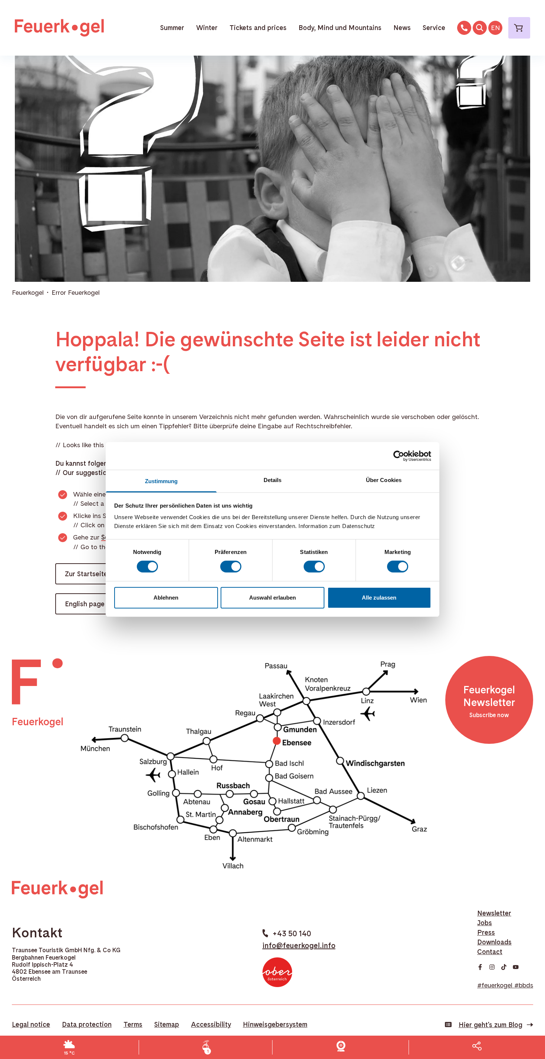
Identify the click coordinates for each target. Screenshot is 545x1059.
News (402, 28)
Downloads (494, 942)
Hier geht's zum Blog (490, 1025)
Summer (172, 28)
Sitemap (166, 1024)
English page (85, 604)
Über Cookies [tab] (384, 480)
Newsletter (494, 913)
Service (434, 28)
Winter (207, 28)
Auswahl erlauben (272, 597)
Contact (489, 952)
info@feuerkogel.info (299, 945)
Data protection (87, 1024)
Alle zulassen (379, 597)
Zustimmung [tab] (161, 481)
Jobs (484, 923)
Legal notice (31, 1024)
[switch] (230, 567)
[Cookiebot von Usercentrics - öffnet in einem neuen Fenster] (398, 455)
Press (486, 932)
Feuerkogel (28, 292)
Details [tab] (273, 480)
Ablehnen (165, 597)
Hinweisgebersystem (275, 1024)
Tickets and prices (258, 28)
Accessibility (211, 1024)
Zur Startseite (86, 574)
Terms (132, 1024)
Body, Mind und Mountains (340, 28)
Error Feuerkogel (76, 292)
